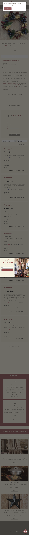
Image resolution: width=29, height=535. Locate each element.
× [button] (25, 3)
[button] (25, 531)
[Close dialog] (27, 259)
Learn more (7, 8)
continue (7, 269)
